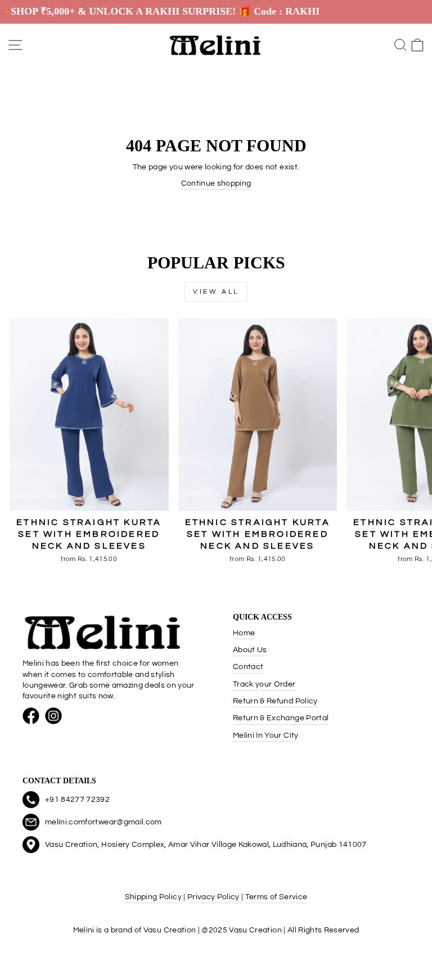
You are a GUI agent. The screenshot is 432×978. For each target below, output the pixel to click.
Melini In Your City (266, 735)
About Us (250, 650)
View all (216, 291)
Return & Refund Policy (275, 701)
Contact (248, 667)
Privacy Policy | (215, 897)
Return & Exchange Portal (280, 718)
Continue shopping (216, 183)
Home (244, 633)
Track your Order (264, 684)
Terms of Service (276, 897)
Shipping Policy (153, 897)
